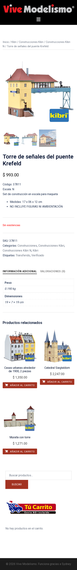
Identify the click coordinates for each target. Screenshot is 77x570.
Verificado (37, 255)
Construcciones (27, 245)
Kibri (13, 42)
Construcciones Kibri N (17, 250)
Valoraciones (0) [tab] (52, 271)
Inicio (6, 42)
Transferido (23, 255)
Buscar (17, 484)
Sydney (66, 564)
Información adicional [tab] (20, 271)
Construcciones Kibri (31, 42)
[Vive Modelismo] (38, 8)
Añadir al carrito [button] (22, 385)
